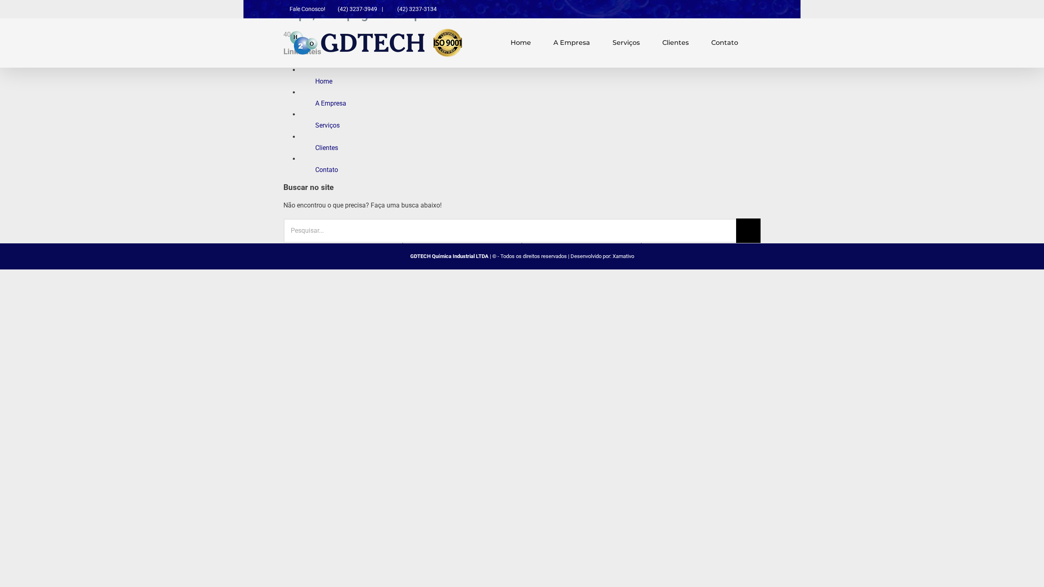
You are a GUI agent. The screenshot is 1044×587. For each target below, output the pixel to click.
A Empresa (330, 103)
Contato (326, 170)
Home (323, 81)
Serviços (327, 125)
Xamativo (623, 256)
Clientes (326, 148)
